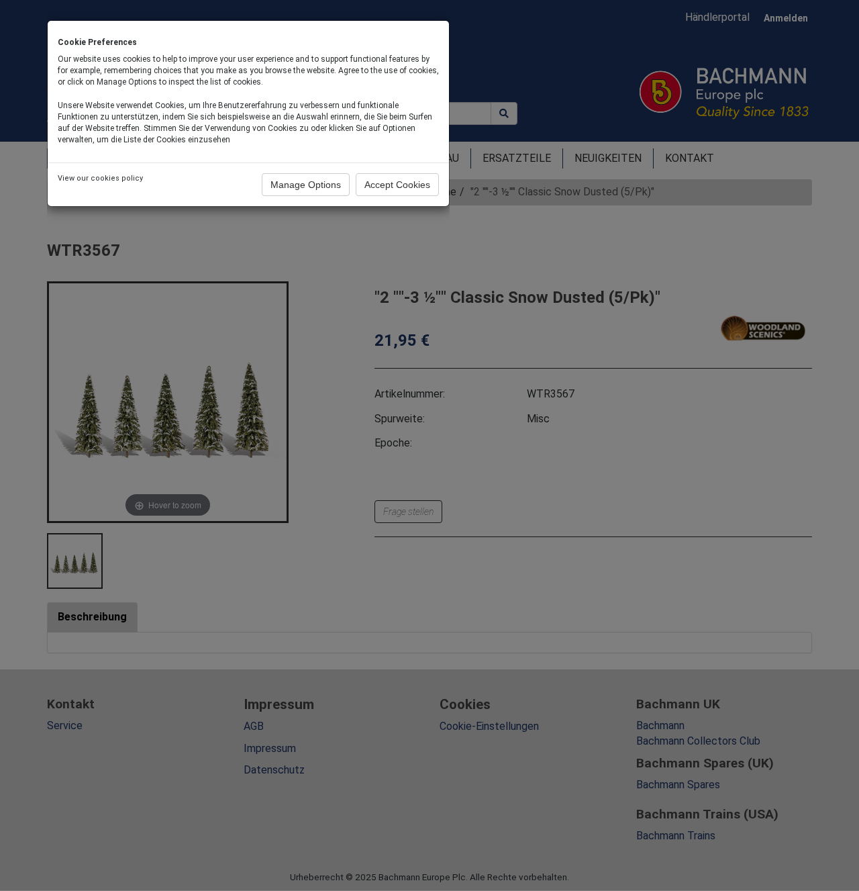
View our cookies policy (100, 178)
